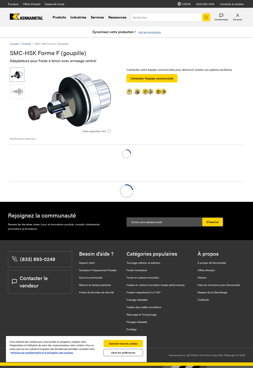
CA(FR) (186, 4)
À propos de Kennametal (212, 262)
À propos (13, 4)
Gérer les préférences (123, 352)
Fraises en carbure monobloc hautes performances (155, 285)
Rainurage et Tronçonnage (141, 314)
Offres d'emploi (31, 4)
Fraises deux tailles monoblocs (143, 307)
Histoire (202, 277)
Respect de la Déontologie (212, 292)
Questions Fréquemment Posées (97, 270)
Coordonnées (221, 19)
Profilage (131, 329)
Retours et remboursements (95, 285)
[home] (26, 18)
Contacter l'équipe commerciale (152, 78)
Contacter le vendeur (232, 4)
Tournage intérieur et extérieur (143, 262)
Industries (78, 17)
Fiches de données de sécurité (96, 292)
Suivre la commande (90, 277)
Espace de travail (54, 4)
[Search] (206, 17)
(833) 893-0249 (205, 4)
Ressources (117, 17)
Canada (14, 43)
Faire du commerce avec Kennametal (219, 285)
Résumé (22, 191)
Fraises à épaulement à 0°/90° (143, 292)
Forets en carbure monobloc (142, 277)
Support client (87, 262)
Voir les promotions (149, 32)
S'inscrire (212, 222)
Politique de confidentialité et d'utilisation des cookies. (42, 352)
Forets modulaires (136, 270)
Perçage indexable (136, 322)
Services (97, 17)
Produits (59, 17)
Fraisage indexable (136, 299)
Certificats (203, 299)
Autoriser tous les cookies (123, 343)
